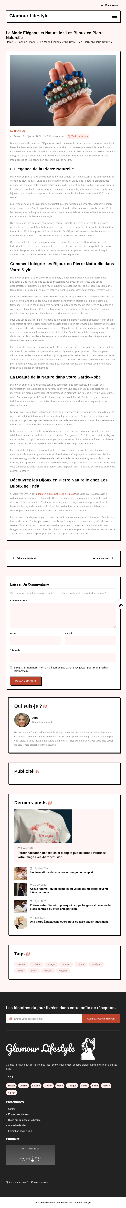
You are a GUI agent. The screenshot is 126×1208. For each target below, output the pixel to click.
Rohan (17, 136)
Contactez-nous (39, 1182)
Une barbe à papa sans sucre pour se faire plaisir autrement (69, 921)
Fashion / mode (27, 42)
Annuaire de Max (17, 1125)
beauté (21, 964)
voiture (48, 970)
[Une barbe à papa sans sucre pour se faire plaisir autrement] (20, 922)
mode (81, 964)
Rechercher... (112, 5)
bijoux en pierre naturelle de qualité (56, 493)
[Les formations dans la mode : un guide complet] (20, 873)
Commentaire (18, 600)
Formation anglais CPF (20, 1131)
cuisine (36, 964)
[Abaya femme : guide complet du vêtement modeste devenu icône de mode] (20, 889)
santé (20, 970)
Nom (14, 633)
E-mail (69, 633)
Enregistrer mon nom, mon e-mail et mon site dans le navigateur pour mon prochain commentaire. (61, 669)
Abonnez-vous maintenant (101, 1018)
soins (34, 970)
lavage (51, 964)
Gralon (11, 1108)
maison (66, 964)
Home (9, 42)
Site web (15, 650)
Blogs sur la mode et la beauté (24, 1120)
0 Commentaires (55, 136)
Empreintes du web (18, 1114)
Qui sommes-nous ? (17, 1182)
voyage (63, 970)
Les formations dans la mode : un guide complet (61, 872)
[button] (114, 16)
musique (96, 964)
